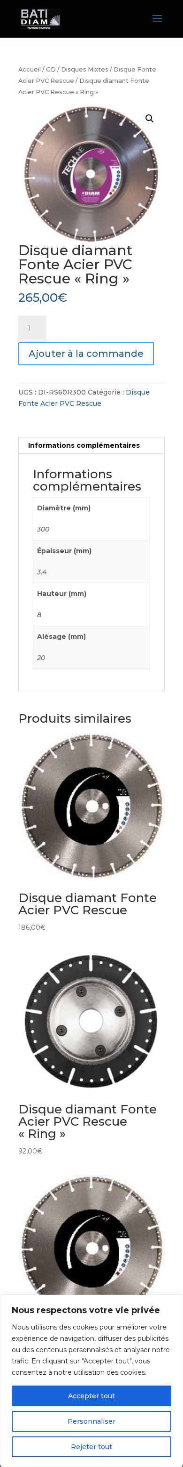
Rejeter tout (91, 1447)
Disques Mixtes (84, 69)
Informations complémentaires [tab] (84, 445)
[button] (149, 118)
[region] (91, 1381)
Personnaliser (91, 1421)
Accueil (29, 69)
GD (51, 69)
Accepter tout (91, 1396)
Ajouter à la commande (86, 353)
